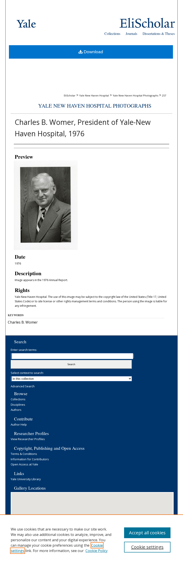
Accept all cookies (147, 533)
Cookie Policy (96, 550)
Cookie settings (147, 547)
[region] (91, 539)
